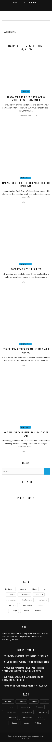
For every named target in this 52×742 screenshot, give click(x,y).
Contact (32, 2)
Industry (39, 594)
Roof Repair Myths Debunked (26, 269)
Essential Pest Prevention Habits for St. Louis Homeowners (38, 570)
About (23, 2)
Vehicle (38, 610)
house (12, 594)
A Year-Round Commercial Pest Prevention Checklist (38, 522)
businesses (27, 605)
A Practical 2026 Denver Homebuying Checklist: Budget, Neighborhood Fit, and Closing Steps (14, 547)
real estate (43, 600)
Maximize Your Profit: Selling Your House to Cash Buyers (26, 184)
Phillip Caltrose (24, 116)
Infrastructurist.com (10, 633)
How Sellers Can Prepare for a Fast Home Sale (26, 434)
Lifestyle (25, 91)
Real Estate (25, 178)
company (22, 589)
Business (8, 589)
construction (11, 600)
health (26, 610)
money (40, 605)
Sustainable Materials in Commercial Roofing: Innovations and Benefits (38, 547)
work (45, 589)
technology (25, 594)
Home (15, 2)
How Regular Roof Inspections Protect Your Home (14, 570)
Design (14, 610)
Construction (25, 264)
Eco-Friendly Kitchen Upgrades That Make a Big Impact (26, 350)
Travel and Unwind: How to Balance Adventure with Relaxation (26, 98)
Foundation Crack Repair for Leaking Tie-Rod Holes (14, 522)
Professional (27, 600)
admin (24, 202)
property (12, 605)
